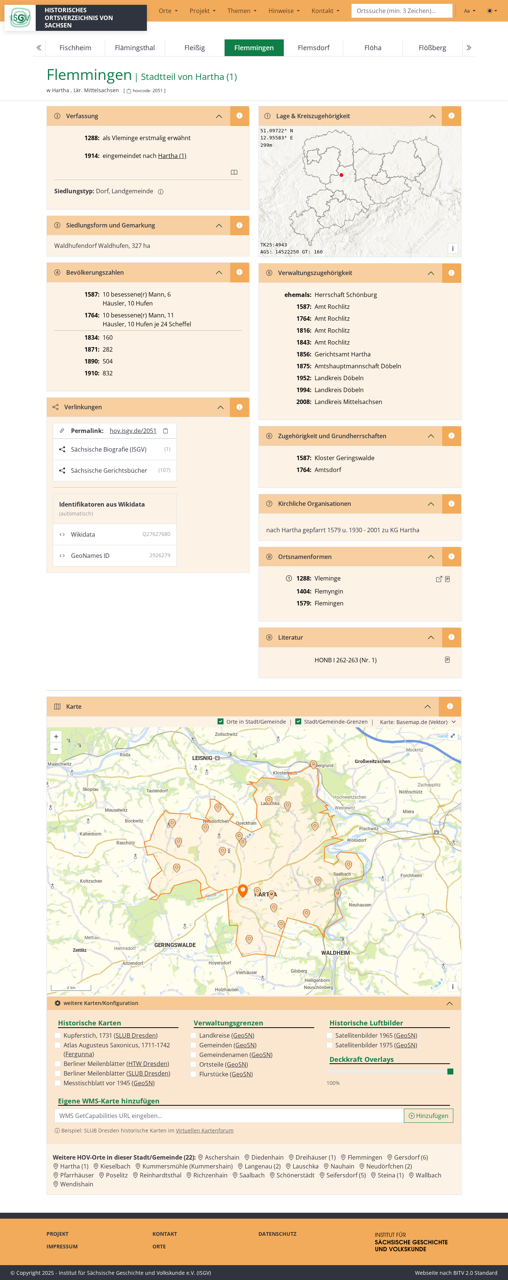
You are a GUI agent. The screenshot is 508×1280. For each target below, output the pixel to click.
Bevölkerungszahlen (95, 272)
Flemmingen (365, 1157)
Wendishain (76, 1184)
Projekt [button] (200, 11)
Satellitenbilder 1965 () (376, 1035)
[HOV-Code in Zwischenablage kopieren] (128, 91)
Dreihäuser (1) (316, 1157)
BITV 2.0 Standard (475, 1272)
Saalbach (252, 1175)
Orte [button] (166, 11)
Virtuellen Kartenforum (205, 1130)
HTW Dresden (147, 1064)
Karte (73, 706)
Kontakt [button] (323, 11)
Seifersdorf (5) (346, 1175)
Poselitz (117, 1175)
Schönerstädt (296, 1175)
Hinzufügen (431, 1116)
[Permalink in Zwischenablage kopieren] (165, 431)
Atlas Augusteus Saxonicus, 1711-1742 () (117, 1049)
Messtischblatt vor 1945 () (109, 1083)
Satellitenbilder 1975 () (376, 1045)
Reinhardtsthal (160, 1175)
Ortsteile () (223, 1064)
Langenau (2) (263, 1166)
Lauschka (306, 1166)
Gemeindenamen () (236, 1055)
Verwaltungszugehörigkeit (315, 273)
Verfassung (82, 116)
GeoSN (143, 1083)
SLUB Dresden (136, 1035)
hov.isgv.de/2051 (133, 431)
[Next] (468, 47)
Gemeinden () (228, 1045)
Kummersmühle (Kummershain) (187, 1166)
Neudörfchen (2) (389, 1166)
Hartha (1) (216, 76)
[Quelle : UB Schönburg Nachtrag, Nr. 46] (447, 579)
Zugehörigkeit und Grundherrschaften (332, 436)
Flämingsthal (135, 47)
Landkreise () (226, 1035)
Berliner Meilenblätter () (116, 1064)
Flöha (373, 47)
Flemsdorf (313, 47)
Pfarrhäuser (77, 1175)
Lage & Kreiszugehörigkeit (313, 116)
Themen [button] (240, 11)
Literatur (290, 637)
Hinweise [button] (282, 11)
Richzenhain (210, 1175)
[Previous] (39, 47)
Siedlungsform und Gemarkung (110, 225)
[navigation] (254, 47)
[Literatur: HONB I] (447, 660)
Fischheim (75, 47)
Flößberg (432, 47)
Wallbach (428, 1175)
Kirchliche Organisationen (314, 504)
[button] (447, 579)
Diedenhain (267, 1157)
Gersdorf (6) (411, 1157)
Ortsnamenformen (305, 557)
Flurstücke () (226, 1074)
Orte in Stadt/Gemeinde (256, 721)
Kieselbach (115, 1166)
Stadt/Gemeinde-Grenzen (336, 721)
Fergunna (78, 1054)
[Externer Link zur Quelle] (439, 579)
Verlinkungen (83, 407)
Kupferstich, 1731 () (111, 1035)
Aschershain (222, 1157)
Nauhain (342, 1166)
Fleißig (194, 47)
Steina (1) (391, 1175)
